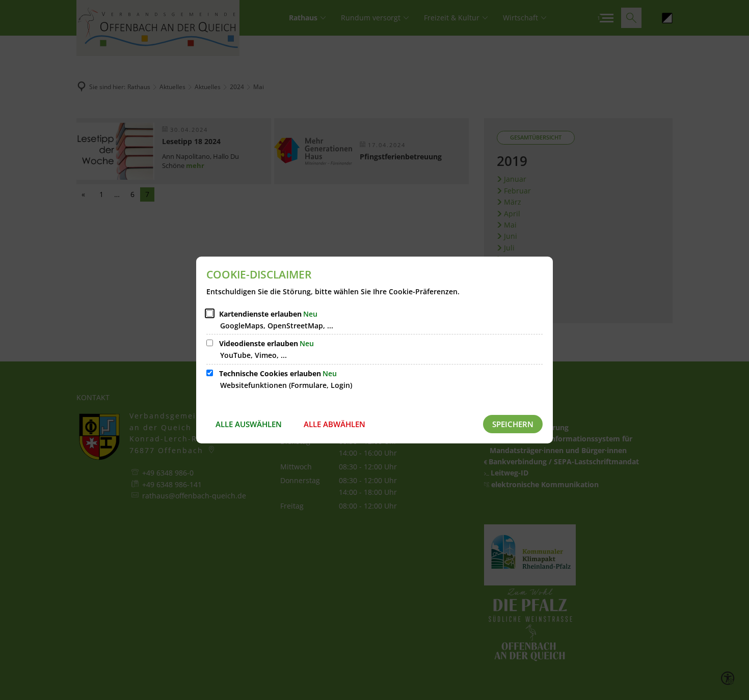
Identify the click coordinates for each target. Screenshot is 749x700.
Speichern (512, 424)
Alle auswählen (249, 424)
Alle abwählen (334, 424)
